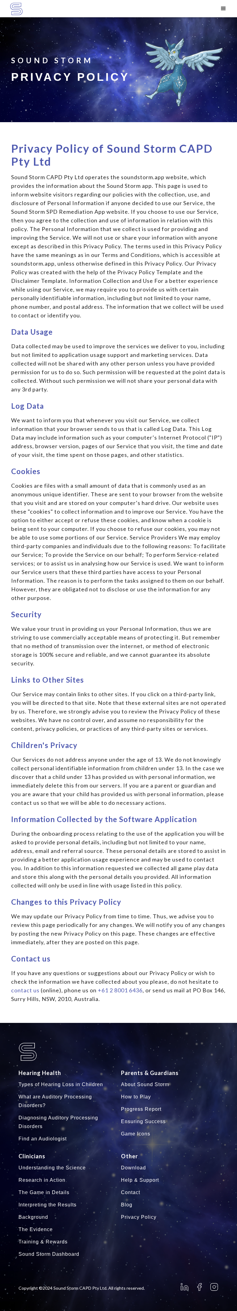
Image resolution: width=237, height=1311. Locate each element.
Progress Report (141, 1109)
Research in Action (42, 1180)
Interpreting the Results (48, 1204)
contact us (25, 990)
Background (33, 1217)
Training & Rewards (43, 1241)
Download (133, 1167)
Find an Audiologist (43, 1138)
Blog (126, 1204)
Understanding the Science (52, 1167)
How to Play (136, 1096)
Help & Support (140, 1180)
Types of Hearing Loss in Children (61, 1084)
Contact (130, 1192)
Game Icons (135, 1133)
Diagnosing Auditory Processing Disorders (58, 1122)
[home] (25, 8)
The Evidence (36, 1229)
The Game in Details (44, 1192)
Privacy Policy (138, 1217)
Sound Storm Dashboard (49, 1254)
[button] (223, 8)
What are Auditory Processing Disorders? (55, 1101)
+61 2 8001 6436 (120, 990)
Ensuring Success (143, 1121)
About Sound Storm (145, 1084)
